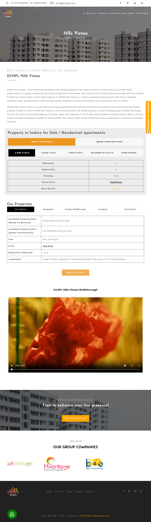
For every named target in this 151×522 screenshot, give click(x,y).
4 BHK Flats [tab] (75, 153)
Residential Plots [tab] (102, 153)
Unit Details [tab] (21, 209)
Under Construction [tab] (109, 141)
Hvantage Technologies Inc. (95, 515)
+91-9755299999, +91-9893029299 (28, 3)
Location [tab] (103, 209)
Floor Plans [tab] (130, 209)
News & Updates (128, 13)
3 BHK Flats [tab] (49, 153)
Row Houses (114, 13)
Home (68, 38)
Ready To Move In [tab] (41, 141)
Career (78, 491)
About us (90, 13)
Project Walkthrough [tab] (75, 209)
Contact (89, 491)
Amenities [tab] (48, 209)
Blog (69, 491)
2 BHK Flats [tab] (22, 153)
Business (102, 13)
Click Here (116, 188)
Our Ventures (142, 13)
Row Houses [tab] (129, 153)
